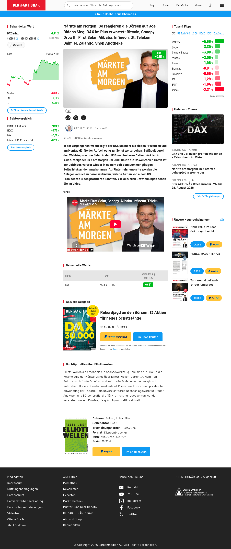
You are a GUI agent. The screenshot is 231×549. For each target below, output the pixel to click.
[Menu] (221, 5)
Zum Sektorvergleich (21, 147)
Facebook (133, 507)
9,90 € (197, 271)
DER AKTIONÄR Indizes (78, 513)
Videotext (14, 513)
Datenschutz (15, 495)
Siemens (176, 63)
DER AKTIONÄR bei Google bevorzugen (83, 138)
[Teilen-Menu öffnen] (68, 117)
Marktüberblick (73, 501)
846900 (11, 37)
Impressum (14, 483)
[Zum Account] (165, 5)
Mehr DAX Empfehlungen (208, 196)
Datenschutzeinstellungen (25, 507)
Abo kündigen (16, 525)
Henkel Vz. (177, 74)
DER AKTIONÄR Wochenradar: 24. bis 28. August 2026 (197, 185)
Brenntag (176, 68)
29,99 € (197, 244)
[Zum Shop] (152, 5)
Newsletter (70, 489)
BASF (174, 84)
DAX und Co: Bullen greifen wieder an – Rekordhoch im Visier (197, 155)
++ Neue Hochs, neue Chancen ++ (115, 14)
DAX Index (13, 33)
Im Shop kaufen (147, 337)
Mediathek (70, 483)
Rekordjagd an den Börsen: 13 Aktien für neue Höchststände (133, 315)
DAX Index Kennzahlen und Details (27, 110)
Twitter (132, 514)
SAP (173, 79)
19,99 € (197, 297)
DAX (69, 110)
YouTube (133, 494)
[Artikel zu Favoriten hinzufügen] (83, 117)
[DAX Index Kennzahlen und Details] (33, 72)
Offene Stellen (16, 519)
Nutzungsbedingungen (22, 489)
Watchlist (17, 44)
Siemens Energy (180, 52)
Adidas (175, 90)
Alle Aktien (70, 477)
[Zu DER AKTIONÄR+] (182, 5)
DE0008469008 (28, 37)
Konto (115, 348)
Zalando (176, 58)
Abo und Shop (72, 519)
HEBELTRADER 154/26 (205, 253)
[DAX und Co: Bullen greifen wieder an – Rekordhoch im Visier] (198, 129)
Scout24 (176, 42)
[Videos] (198, 5)
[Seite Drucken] (75, 117)
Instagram (134, 500)
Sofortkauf (121, 336)
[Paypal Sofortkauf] (106, 451)
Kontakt (132, 487)
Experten (69, 495)
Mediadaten (15, 477)
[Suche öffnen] (68, 5)
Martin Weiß (101, 128)
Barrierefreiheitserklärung (25, 501)
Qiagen (175, 47)
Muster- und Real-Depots (80, 507)
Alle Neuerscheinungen (218, 219)
